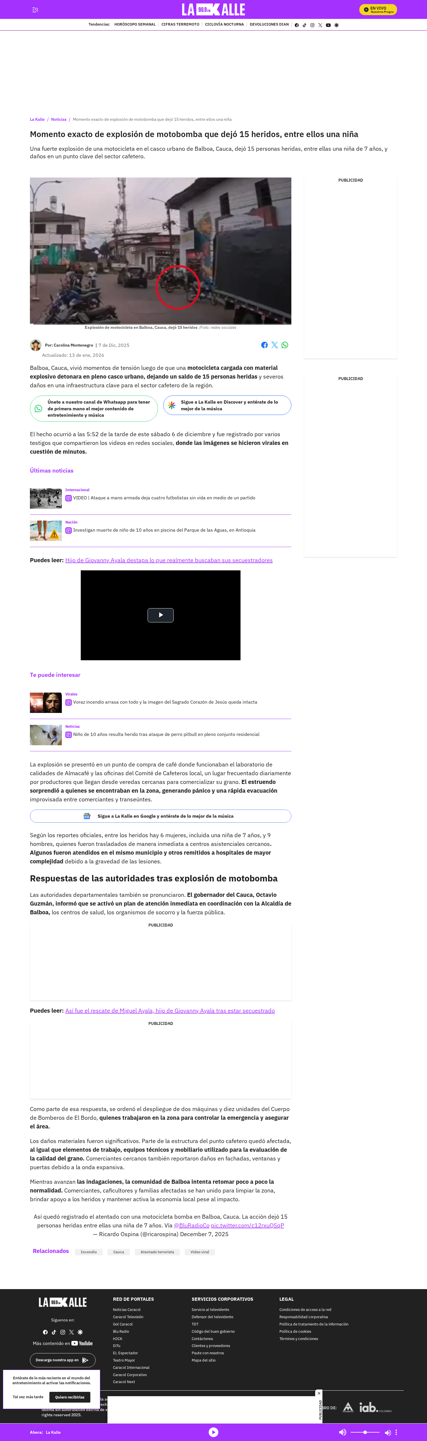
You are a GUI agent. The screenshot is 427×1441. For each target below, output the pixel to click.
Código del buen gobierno (213, 1332)
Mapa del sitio (204, 1360)
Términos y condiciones (298, 1339)
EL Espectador (125, 1353)
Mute (342, 1432)
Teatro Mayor (124, 1360)
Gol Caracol (123, 1324)
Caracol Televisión (128, 1317)
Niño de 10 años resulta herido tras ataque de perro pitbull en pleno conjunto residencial (166, 734)
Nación (71, 522)
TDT (195, 1324)
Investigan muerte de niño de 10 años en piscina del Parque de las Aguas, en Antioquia (164, 530)
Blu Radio (121, 1332)
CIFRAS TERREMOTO (180, 24)
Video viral (200, 1252)
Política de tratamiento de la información (313, 1324)
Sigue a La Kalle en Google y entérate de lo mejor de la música (166, 816)
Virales (71, 694)
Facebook (264, 348)
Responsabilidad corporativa (303, 1317)
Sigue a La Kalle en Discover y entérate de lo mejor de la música (229, 405)
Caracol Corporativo (130, 1375)
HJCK (117, 1339)
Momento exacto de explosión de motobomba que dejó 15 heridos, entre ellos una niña (152, 119)
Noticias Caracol (127, 1310)
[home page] (213, 9)
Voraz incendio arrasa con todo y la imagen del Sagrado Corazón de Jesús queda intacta (165, 702)
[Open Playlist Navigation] (396, 1432)
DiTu (116, 1346)
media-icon (213, 1432)
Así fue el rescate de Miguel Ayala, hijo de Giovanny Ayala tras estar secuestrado (170, 1010)
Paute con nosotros (208, 1353)
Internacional (77, 489)
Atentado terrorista (157, 1252)
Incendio (89, 1252)
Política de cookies (295, 1332)
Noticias (59, 119)
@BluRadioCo (191, 1225)
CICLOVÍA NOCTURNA (224, 24)
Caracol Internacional (131, 1368)
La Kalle (37, 119)
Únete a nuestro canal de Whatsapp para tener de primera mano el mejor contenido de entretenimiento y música (99, 408)
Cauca (118, 1252)
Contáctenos (202, 1339)
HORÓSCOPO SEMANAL (135, 24)
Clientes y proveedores (211, 1346)
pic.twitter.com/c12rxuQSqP (247, 1225)
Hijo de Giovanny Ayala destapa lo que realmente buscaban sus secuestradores (169, 560)
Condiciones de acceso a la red (305, 1310)
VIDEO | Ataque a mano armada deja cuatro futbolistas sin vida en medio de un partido (164, 498)
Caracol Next (124, 1382)
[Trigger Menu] (35, 9)
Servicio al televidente (210, 1310)
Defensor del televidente (212, 1317)
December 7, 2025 (204, 1234)
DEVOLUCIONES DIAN (269, 24)
